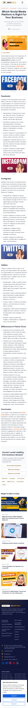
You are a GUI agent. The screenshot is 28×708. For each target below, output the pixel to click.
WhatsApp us (7, 654)
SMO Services (11, 481)
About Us (17, 636)
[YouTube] (13, 663)
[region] (14, 693)
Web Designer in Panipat (7, 677)
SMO (4, 481)
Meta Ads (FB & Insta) (7, 633)
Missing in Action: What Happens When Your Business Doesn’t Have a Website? (13, 518)
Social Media (6, 52)
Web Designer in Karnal (20, 675)
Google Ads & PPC (6, 635)
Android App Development (5, 621)
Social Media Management (18, 623)
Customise (14, 699)
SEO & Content (18, 620)
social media (20, 66)
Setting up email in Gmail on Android (13, 543)
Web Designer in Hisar (7, 675)
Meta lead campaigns (14, 469)
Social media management (14, 465)
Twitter (4, 484)
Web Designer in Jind (7, 673)
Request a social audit (14, 473)
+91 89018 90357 (8, 651)
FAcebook (5, 478)
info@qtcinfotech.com (9, 656)
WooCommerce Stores (7, 626)
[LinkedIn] (3, 663)
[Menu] (22, 2)
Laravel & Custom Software (6, 630)
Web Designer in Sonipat (20, 677)
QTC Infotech (21, 478)
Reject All (14, 704)
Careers (17, 639)
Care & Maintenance (20, 629)
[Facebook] (6, 663)
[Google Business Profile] (17, 663)
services (16, 429)
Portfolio (17, 632)
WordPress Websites (7, 624)
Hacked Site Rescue (20, 626)
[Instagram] (10, 663)
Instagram (12, 478)
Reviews (17, 634)
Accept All (14, 695)
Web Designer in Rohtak (20, 673)
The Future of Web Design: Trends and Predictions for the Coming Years (14, 592)
